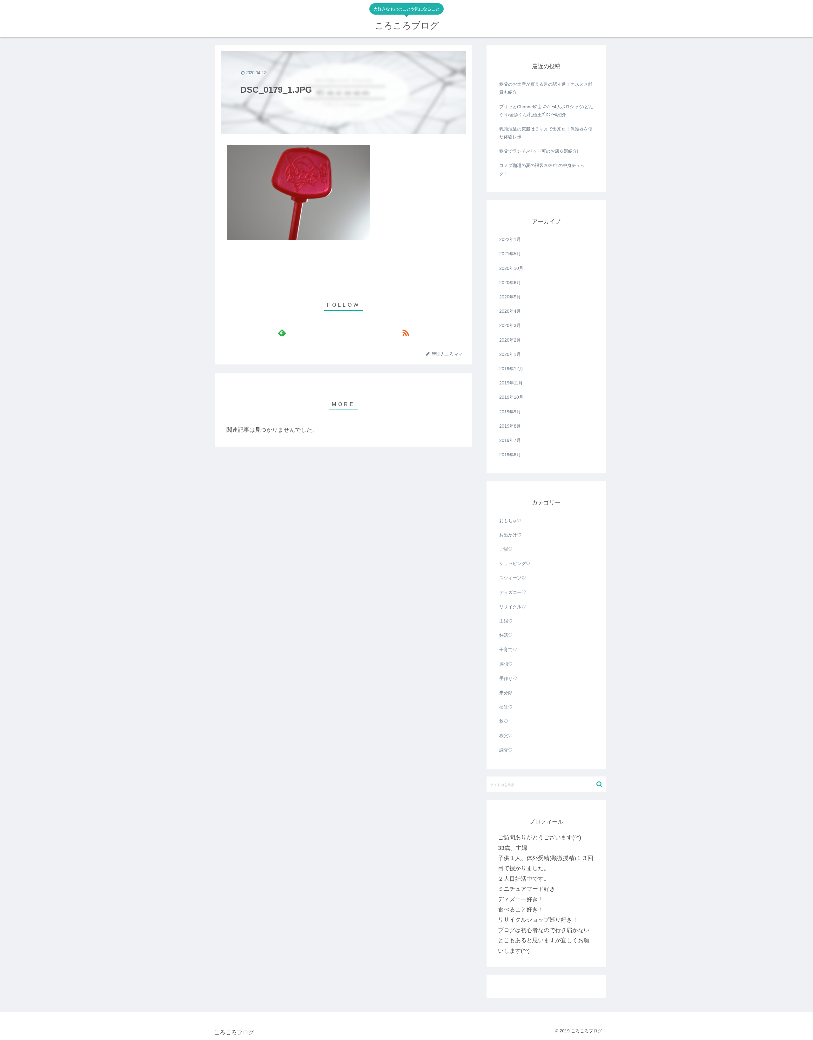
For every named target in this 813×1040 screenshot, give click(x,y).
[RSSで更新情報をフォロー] (405, 333)
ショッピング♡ (514, 563)
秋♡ (503, 721)
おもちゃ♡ (510, 520)
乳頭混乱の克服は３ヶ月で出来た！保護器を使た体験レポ (546, 132)
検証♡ (506, 707)
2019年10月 (511, 397)
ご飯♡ (506, 549)
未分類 (506, 692)
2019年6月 (510, 454)
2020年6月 (510, 282)
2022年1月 (510, 239)
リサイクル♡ (512, 606)
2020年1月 (510, 354)
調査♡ (506, 750)
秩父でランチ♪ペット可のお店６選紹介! (538, 151)
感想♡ (506, 664)
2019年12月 (511, 368)
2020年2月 (510, 340)
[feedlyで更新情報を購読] (281, 333)
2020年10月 (511, 268)
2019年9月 (510, 411)
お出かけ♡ (510, 534)
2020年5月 (510, 296)
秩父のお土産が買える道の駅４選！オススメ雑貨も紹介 (546, 88)
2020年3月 (510, 325)
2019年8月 (510, 426)
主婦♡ (506, 620)
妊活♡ (506, 635)
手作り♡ (508, 678)
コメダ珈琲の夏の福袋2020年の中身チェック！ (542, 169)
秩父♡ (506, 735)
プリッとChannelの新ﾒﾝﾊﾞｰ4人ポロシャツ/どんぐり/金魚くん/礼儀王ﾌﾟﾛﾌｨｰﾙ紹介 (546, 110)
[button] (599, 784)
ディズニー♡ (512, 592)
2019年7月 (510, 440)
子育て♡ (508, 649)
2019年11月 (511, 382)
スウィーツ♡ (512, 577)
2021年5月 (510, 253)
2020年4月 (510, 311)
